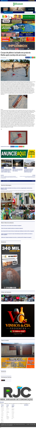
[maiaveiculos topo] (18, 23)
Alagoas (8, 406)
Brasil (12, 407)
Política (2, 415)
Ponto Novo (2, 417)
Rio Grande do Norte (8, 416)
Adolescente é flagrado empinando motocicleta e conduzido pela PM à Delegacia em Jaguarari (16, 237)
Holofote (2, 410)
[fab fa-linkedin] (31, 424)
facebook (33, 180)
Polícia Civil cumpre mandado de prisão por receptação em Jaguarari (12, 228)
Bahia (7, 407)
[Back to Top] (34, 424)
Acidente (2, 406)
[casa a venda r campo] (18, 36)
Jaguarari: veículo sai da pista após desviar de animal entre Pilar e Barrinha (18, 170)
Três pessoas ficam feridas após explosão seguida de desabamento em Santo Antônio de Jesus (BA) (28, 170)
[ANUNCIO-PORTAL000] (18, 157)
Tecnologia (2, 422)
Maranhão (8, 409)
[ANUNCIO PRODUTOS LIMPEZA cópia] (18, 31)
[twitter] (29, 0)
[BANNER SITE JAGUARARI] (18, 18)
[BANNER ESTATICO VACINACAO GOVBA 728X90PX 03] (18, 11)
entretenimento (13, 409)
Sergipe (8, 418)
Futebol (13, 413)
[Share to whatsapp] (34, 57)
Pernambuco (8, 413)
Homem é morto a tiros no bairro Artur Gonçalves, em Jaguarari (11, 225)
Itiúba (2, 411)
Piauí (7, 414)
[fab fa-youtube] (32, 424)
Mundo (2, 414)
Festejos (13, 412)
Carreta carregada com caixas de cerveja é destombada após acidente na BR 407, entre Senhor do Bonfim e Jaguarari (6, 170)
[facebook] (28, 0)
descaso (2, 407)
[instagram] (31, 0)
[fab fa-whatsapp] (34, 0)
